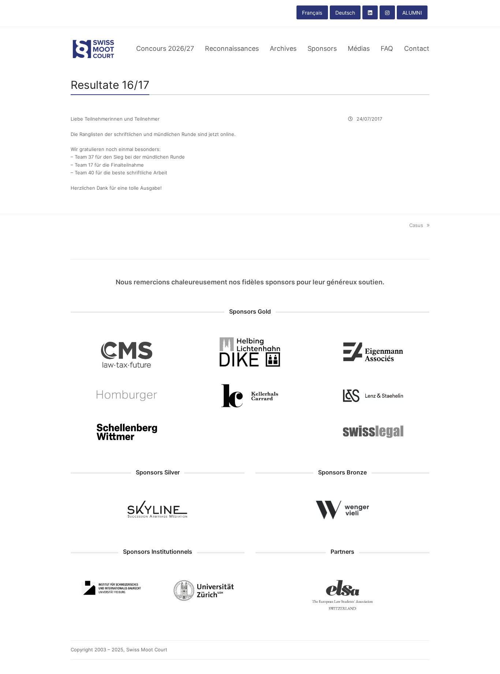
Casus (416, 225)
